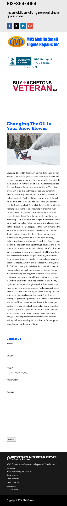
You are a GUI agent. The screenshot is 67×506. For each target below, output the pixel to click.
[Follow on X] (16, 26)
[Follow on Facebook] (9, 26)
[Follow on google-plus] (30, 26)
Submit (11, 439)
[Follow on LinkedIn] (23, 26)
